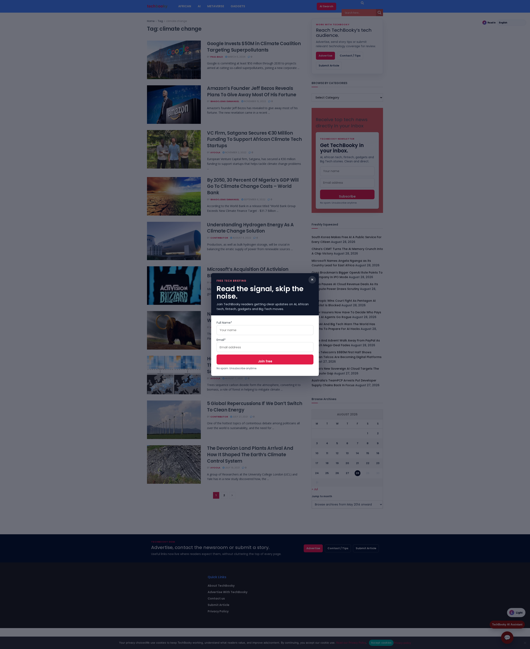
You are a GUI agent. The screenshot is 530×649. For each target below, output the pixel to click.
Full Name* (224, 323)
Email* (221, 340)
